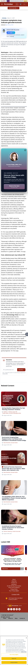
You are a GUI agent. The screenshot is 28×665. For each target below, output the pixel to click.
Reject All (14, 658)
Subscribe (20, 369)
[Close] (26, 637)
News (16, 618)
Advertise (14, 581)
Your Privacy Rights (14, 591)
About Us (10, 618)
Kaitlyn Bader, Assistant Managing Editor (11, 413)
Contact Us (14, 582)
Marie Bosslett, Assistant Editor (10, 442)
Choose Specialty (12, 8)
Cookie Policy (24, 651)
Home (4, 618)
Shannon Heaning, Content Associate (11, 531)
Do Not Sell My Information (14, 586)
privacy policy (5, 373)
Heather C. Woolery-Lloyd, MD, (10, 411)
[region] (14, 650)
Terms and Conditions (14, 587)
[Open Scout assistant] (20, 4)
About (14, 579)
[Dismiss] (25, 150)
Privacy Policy (14, 589)
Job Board (14, 584)
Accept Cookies (14, 662)
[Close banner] (26, 2)
